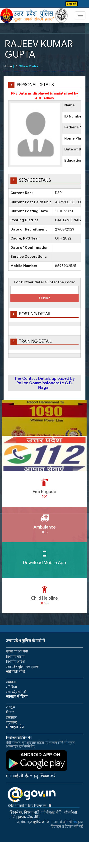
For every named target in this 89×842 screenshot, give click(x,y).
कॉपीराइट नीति (51, 812)
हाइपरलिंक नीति (29, 817)
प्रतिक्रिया (11, 687)
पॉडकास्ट (11, 722)
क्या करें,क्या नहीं (16, 692)
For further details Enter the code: (44, 282)
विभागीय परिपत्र (15, 657)
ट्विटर (10, 712)
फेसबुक (10, 707)
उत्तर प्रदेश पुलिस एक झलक (22, 667)
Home (8, 66)
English (71, 3)
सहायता (11, 682)
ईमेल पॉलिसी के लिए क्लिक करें (27, 806)
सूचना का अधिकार (17, 651)
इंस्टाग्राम (11, 717)
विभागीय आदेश (15, 662)
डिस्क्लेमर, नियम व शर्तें (24, 812)
